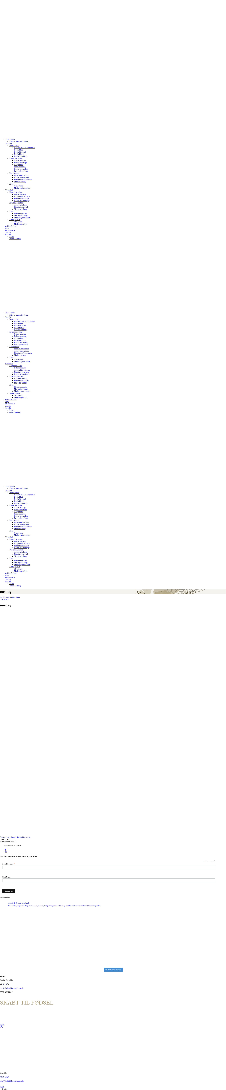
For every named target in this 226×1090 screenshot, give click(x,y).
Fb (3, 1025)
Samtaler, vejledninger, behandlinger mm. (15, 837)
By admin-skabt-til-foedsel (10, 597)
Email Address (8, 864)
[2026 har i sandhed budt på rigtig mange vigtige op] (141, 938)
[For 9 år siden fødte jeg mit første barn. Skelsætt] (28, 938)
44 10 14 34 (4, 984)
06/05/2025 (4, 599)
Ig (1, 1025)
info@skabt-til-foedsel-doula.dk (12, 988)
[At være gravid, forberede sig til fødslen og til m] (85, 938)
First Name (6, 877)
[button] (113, 1089)
